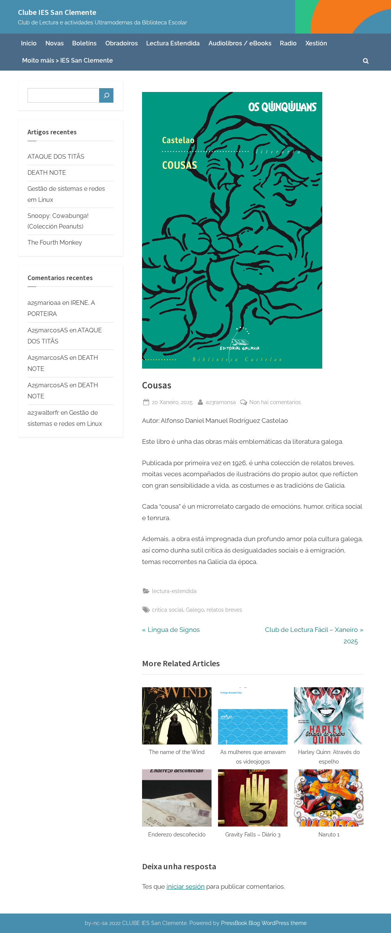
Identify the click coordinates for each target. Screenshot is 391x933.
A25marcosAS (47, 330)
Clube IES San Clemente (57, 12)
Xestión (316, 43)
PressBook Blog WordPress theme (264, 923)
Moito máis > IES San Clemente (67, 60)
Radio (288, 43)
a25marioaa (44, 302)
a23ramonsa (221, 401)
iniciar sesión (185, 886)
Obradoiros (121, 43)
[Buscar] (106, 95)
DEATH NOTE (46, 172)
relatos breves (224, 609)
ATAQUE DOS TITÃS (55, 156)
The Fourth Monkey (54, 242)
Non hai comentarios (275, 402)
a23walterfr (43, 412)
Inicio (29, 43)
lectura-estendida (174, 591)
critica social (167, 609)
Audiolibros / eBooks (239, 43)
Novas (54, 43)
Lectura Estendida (173, 43)
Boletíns (84, 43)
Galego (195, 609)
